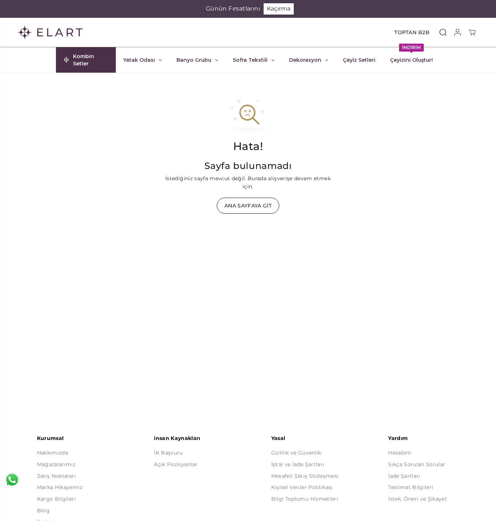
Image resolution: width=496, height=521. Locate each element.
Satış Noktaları (56, 476)
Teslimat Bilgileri (410, 487)
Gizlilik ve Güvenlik (296, 453)
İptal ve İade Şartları (297, 464)
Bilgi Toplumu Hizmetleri (304, 499)
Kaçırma (278, 8)
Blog (43, 510)
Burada (257, 178)
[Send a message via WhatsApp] (12, 479)
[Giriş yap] (457, 32)
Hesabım (399, 453)
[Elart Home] (50, 32)
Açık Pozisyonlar (176, 464)
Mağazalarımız (56, 464)
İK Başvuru (168, 453)
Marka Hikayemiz (59, 487)
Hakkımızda (52, 453)
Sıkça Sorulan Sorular (416, 464)
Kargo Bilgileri (56, 499)
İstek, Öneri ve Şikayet (417, 499)
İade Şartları (404, 476)
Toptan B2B (412, 32)
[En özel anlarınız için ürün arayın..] (443, 32)
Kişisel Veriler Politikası (302, 487)
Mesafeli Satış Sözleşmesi (305, 476)
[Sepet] (472, 32)
